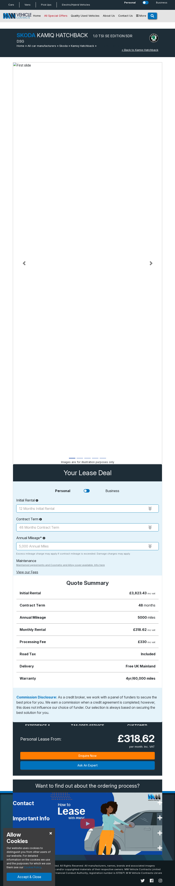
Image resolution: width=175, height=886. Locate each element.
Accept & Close (29, 877)
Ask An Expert (87, 765)
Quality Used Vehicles (85, 15)
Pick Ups (46, 4)
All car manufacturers (42, 45)
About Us (109, 15)
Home (37, 15)
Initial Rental (26, 500)
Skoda (63, 45)
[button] (24, 263)
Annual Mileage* (29, 538)
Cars (11, 4)
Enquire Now (88, 755)
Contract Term (27, 519)
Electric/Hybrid (76, 4)
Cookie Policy (32, 867)
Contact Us (125, 15)
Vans (28, 4)
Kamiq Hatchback (82, 45)
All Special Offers (55, 15)
